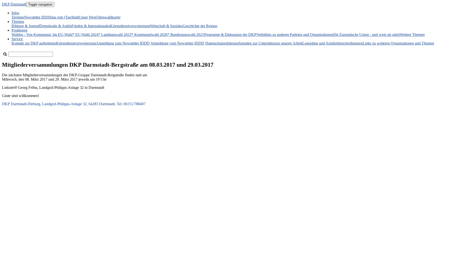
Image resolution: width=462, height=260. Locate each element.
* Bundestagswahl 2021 (185, 34)
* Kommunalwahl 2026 (149, 34)
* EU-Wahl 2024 (85, 34)
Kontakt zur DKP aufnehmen (34, 43)
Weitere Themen (412, 34)
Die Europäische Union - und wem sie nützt (366, 34)
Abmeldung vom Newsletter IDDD (177, 43)
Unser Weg (87, 17)
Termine (18, 17)
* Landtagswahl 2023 (114, 34)
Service (17, 39)
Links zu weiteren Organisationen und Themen (398, 43)
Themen (18, 22)
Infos (15, 13)
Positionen (19, 30)
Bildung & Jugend (25, 26)
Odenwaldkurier (108, 17)
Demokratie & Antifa (55, 26)
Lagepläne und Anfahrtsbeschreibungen (332, 43)
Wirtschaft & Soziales (166, 26)
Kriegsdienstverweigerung (130, 26)
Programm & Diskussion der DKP (230, 34)
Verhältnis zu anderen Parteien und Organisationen (294, 34)
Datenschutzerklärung (221, 43)
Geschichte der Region (200, 26)
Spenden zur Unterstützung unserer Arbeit (270, 43)
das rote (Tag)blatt (65, 17)
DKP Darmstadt (14, 4)
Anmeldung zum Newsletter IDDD (123, 43)
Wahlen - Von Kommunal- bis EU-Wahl (42, 34)
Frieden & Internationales (90, 26)
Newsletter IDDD (37, 17)
